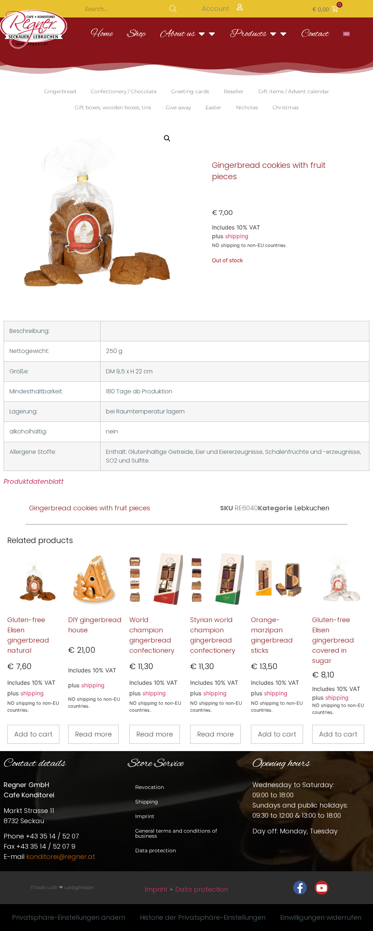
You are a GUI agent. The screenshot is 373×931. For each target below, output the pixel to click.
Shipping (146, 801)
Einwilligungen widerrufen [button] (320, 917)
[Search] (173, 8)
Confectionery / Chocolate (124, 91)
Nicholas (247, 107)
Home (102, 34)
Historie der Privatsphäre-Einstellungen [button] (203, 917)
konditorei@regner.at (60, 856)
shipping (236, 236)
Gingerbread (60, 91)
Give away (178, 107)
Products (248, 34)
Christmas (285, 107)
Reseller (234, 91)
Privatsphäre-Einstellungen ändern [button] (68, 917)
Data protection (155, 850)
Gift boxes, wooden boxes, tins (113, 107)
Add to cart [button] (33, 734)
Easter (213, 107)
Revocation (149, 787)
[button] (325, 9)
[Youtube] (322, 888)
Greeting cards (190, 91)
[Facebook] (300, 888)
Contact (315, 34)
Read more (93, 734)
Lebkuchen (311, 507)
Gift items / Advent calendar (293, 91)
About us (177, 34)
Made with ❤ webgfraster (62, 887)
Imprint (144, 816)
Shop (136, 34)
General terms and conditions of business (176, 833)
